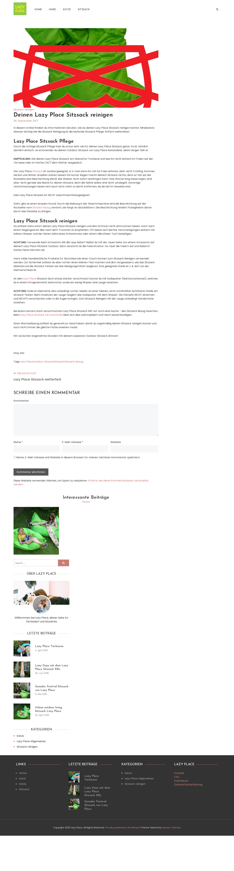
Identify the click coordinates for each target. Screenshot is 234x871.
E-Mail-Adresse (72, 442)
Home (38, 9)
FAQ (176, 777)
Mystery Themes (171, 827)
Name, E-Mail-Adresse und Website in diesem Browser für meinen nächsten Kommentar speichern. (78, 457)
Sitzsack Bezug (41, 207)
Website (115, 442)
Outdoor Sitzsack (44, 361)
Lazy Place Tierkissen (49, 646)
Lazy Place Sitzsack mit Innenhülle (41, 315)
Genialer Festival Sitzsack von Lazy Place (96, 805)
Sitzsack (84, 9)
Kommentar (21, 401)
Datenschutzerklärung (188, 784)
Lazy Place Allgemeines (31, 741)
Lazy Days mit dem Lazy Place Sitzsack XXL (97, 792)
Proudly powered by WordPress (122, 827)
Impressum (181, 781)
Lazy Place (29, 278)
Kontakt (179, 773)
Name (18, 442)
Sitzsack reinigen (24, 109)
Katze (67, 9)
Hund (52, 9)
